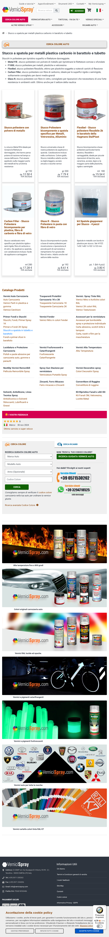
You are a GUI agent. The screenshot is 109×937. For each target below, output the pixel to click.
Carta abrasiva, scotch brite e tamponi (90, 329)
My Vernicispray (96, 4)
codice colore (45, 492)
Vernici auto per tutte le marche (28, 785)
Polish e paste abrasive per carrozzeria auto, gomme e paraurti (16, 357)
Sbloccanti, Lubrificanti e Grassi (15, 404)
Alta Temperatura (84, 350)
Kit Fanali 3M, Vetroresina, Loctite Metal (89, 397)
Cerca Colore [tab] (18, 444)
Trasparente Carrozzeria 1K (53, 303)
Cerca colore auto (57, 44)
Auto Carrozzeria (11, 299)
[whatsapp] (80, 490)
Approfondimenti (46, 4)
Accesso (79, 11)
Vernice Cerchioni (12, 309)
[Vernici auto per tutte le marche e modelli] (54, 763)
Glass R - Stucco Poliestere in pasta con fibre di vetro (54, 224)
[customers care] (80, 477)
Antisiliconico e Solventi (15, 398)
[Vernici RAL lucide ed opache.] (54, 632)
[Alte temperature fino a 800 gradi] (54, 544)
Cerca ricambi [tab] (70, 444)
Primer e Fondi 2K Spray (15, 327)
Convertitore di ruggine (87, 385)
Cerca (16, 487)
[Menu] (104, 907)
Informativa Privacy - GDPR (67, 903)
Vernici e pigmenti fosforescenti (28, 741)
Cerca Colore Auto (15, 19)
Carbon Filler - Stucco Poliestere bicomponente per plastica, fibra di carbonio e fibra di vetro (18, 227)
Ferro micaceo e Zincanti (52, 385)
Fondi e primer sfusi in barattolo (14, 339)
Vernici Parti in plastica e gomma (15, 305)
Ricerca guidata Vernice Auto (76, 456)
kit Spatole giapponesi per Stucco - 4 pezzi (89, 223)
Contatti (80, 4)
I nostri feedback (63, 880)
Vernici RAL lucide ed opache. (28, 653)
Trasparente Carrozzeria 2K (53, 306)
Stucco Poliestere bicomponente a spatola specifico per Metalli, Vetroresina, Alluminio (54, 132)
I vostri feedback (18, 415)
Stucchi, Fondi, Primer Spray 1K (17, 322)
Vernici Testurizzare (86, 309)
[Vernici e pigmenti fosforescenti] (54, 719)
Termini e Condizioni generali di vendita (72, 874)
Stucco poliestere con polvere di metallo (16, 129)
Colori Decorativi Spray (87, 371)
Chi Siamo (61, 869)
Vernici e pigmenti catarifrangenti (28, 697)
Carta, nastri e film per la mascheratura (88, 335)
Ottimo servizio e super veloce (18, 429)
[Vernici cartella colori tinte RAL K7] (54, 807)
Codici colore (62, 897)
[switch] (99, 926)
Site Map (60, 886)
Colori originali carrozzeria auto (28, 609)
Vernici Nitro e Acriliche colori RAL (90, 301)
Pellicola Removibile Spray (16, 371)
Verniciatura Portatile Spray (53, 374)
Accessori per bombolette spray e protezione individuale (91, 322)
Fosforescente (47, 354)
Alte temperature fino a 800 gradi (28, 565)
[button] (100, 11)
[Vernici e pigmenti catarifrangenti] (54, 675)
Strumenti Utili (65, 4)
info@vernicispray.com (19, 887)
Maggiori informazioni (89, 926)
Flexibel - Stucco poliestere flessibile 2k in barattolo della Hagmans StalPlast (90, 132)
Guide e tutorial (26, 4)
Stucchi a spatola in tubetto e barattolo (18, 332)
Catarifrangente (47, 357)
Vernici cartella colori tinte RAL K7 (28, 829)
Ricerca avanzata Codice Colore (20, 505)
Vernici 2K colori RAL (86, 306)
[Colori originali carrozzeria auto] (54, 588)
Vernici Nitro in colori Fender (54, 320)
